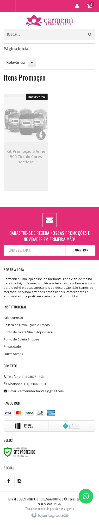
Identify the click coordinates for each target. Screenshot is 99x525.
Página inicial (17, 48)
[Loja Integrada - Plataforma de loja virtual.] (49, 515)
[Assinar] (80, 250)
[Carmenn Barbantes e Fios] (49, 20)
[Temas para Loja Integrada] (65, 508)
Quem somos (13, 354)
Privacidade (12, 346)
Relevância (15, 62)
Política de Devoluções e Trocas (27, 325)
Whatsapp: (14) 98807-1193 (26, 384)
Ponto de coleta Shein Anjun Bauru (29, 332)
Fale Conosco (13, 317)
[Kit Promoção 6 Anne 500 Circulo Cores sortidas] (26, 142)
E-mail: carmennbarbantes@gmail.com (35, 391)
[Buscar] (90, 34)
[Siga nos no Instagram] (19, 481)
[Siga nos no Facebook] (8, 481)
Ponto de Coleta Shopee (21, 339)
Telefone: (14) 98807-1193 (25, 376)
